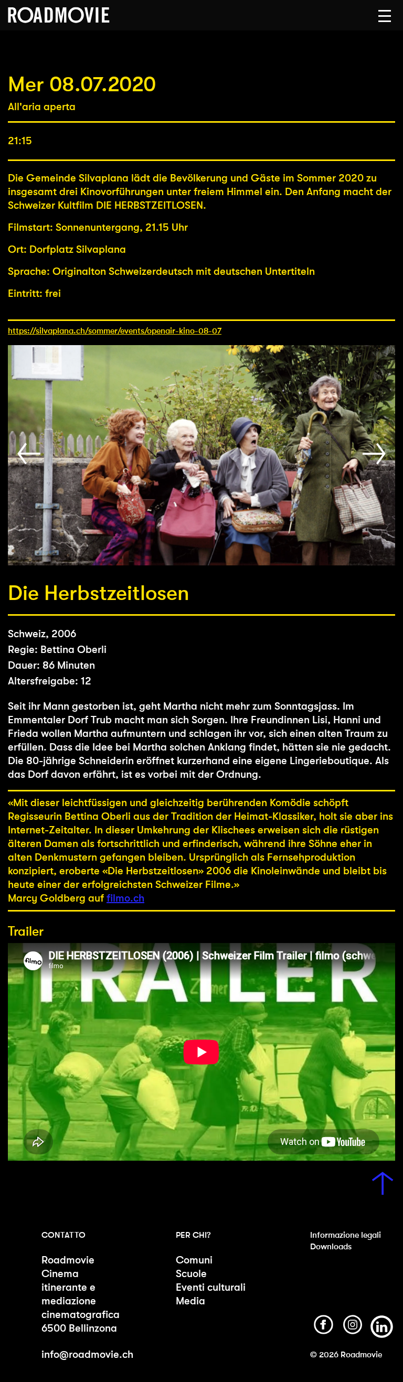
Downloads (331, 1246)
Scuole (191, 1274)
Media (190, 1301)
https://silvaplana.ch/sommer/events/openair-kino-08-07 (114, 331)
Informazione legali (345, 1235)
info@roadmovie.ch (87, 1354)
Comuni (194, 1260)
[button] (384, 16)
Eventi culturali (211, 1287)
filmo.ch (125, 898)
